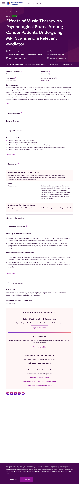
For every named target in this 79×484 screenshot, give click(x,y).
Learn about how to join (39, 377)
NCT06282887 (45, 80)
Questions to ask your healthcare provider (39, 381)
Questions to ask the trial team (39, 385)
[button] (39, 327)
